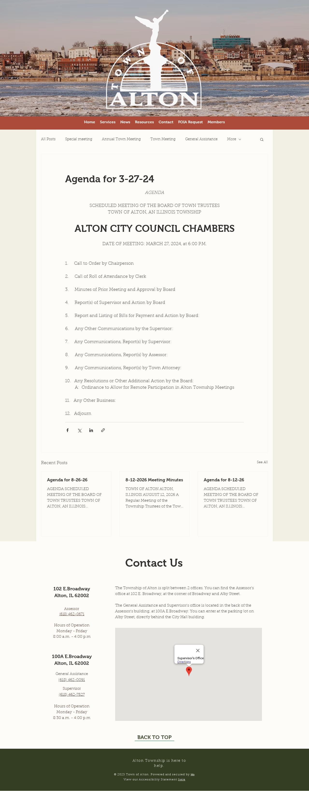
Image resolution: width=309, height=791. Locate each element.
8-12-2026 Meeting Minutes (154, 479)
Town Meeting (163, 139)
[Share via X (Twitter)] (79, 430)
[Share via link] (103, 430)
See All (262, 462)
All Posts (48, 139)
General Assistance (201, 139)
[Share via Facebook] (67, 430)
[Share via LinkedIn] (91, 430)
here (181, 779)
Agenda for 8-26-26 (67, 479)
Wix (193, 774)
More (231, 139)
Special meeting (78, 139)
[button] (190, 122)
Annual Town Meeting (121, 139)
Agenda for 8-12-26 (224, 479)
